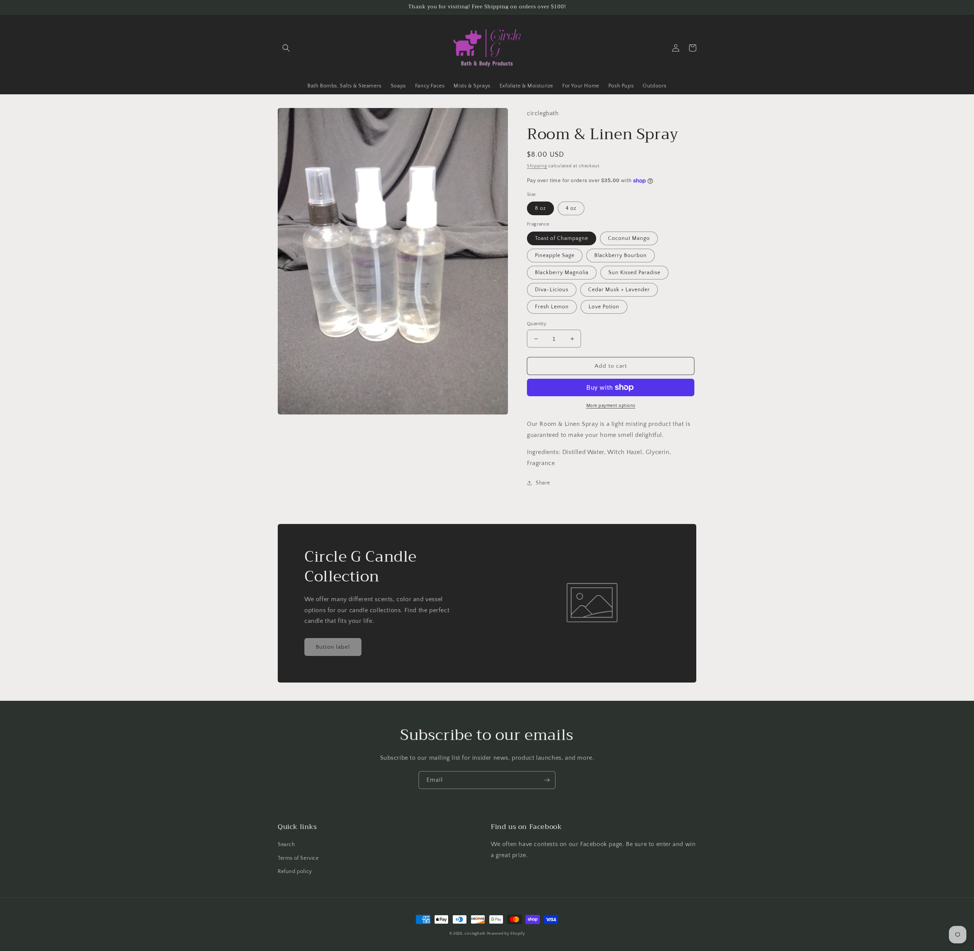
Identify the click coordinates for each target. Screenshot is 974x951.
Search (286, 844)
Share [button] (543, 483)
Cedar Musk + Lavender (619, 290)
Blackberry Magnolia (562, 273)
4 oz (571, 208)
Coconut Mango (629, 238)
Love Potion (604, 307)
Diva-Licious (551, 290)
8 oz (540, 208)
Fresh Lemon (552, 307)
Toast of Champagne (561, 238)
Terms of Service (298, 858)
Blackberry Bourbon (620, 255)
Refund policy (295, 871)
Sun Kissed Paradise (634, 273)
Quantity (536, 323)
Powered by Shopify (506, 934)
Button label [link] (333, 647)
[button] (286, 48)
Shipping (537, 166)
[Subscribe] (546, 780)
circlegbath (475, 934)
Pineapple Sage (555, 255)
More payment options (610, 405)
